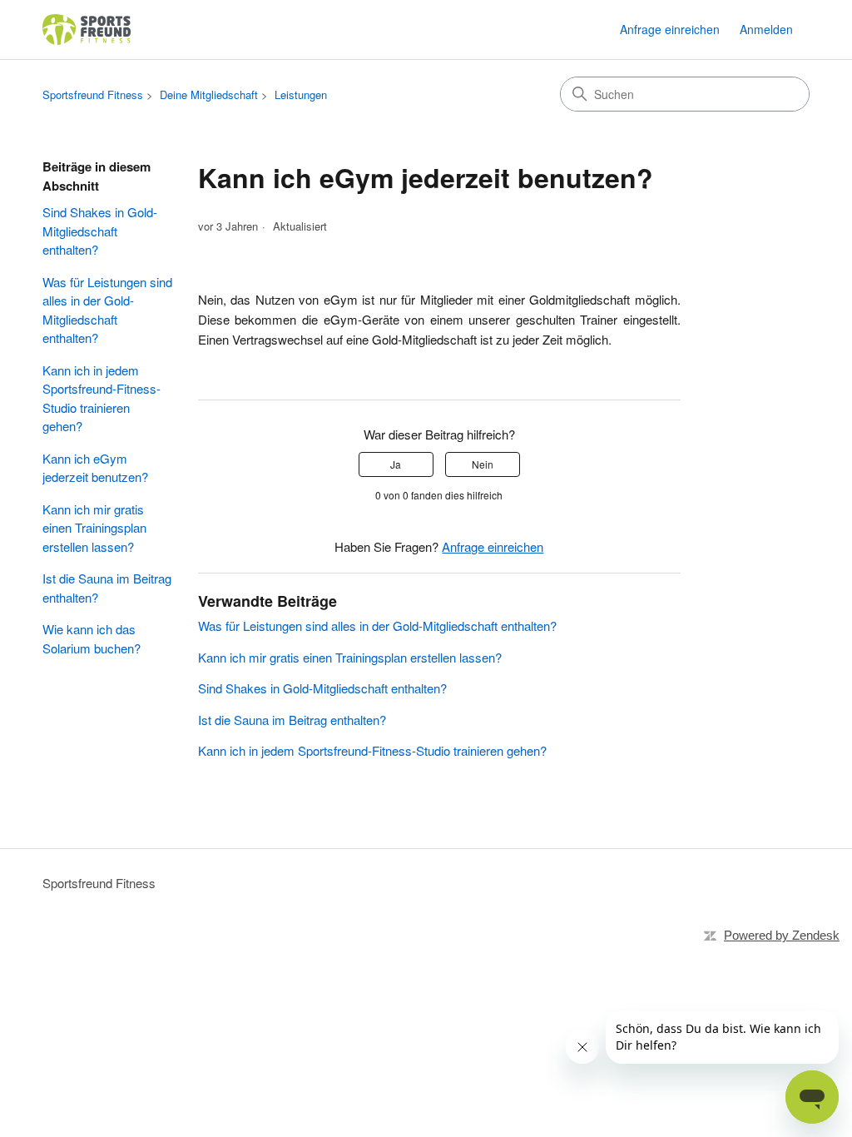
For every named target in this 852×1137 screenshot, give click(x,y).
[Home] (87, 29)
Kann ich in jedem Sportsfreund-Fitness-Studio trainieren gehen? (101, 398)
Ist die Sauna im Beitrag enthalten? (106, 587)
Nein (482, 464)
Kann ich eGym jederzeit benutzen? (95, 467)
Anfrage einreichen (670, 29)
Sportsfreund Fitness (92, 94)
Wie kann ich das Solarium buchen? (91, 638)
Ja (395, 464)
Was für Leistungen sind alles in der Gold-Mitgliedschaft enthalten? (107, 310)
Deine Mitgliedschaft (209, 94)
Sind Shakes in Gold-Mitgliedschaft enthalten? (99, 230)
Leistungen (301, 94)
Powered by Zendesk (782, 935)
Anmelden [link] (766, 29)
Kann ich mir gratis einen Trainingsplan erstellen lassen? (94, 527)
